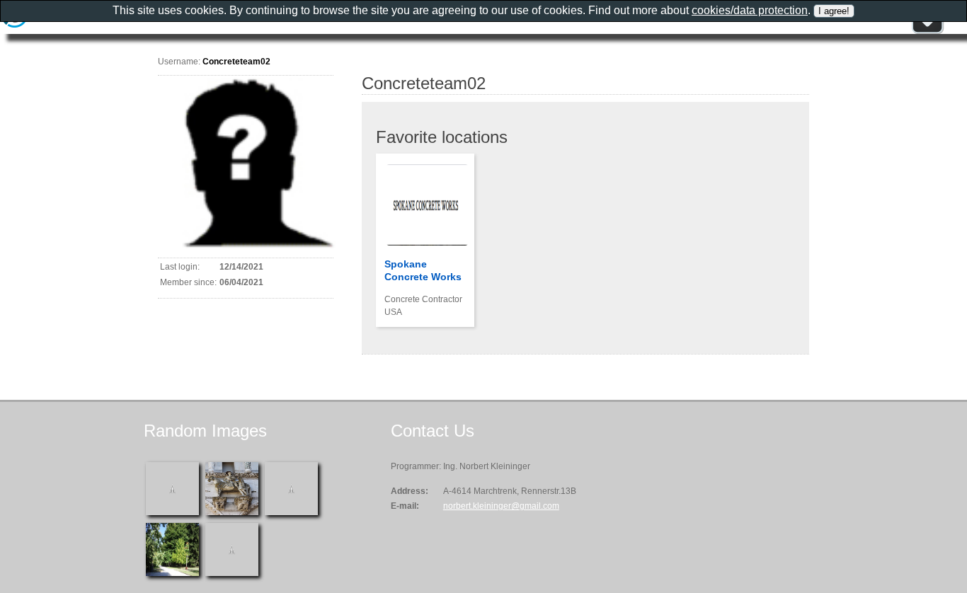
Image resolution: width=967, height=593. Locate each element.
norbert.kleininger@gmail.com (501, 506)
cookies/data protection (750, 10)
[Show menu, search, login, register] (927, 31)
